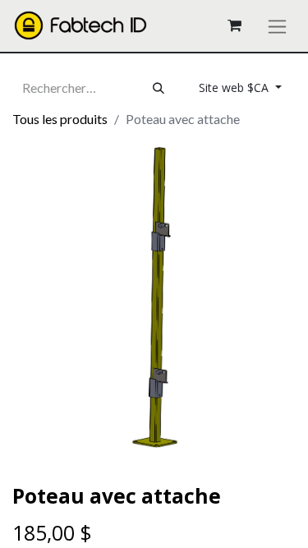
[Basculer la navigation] (277, 26)
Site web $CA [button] (235, 87)
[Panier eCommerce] (234, 25)
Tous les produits (60, 119)
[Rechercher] (158, 88)
